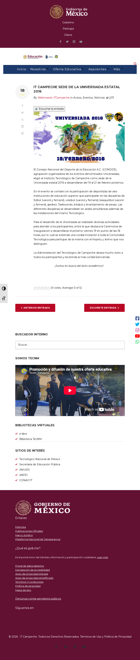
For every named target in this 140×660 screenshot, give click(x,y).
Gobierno (68, 22)
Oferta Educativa (67, 69)
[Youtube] (80, 42)
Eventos (88, 97)
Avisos (77, 97)
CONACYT (25, 480)
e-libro (23, 433)
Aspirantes (97, 69)
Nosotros (38, 69)
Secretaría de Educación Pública (39, 464)
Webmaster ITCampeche (53, 97)
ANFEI (23, 475)
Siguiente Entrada (103, 307)
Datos (68, 34)
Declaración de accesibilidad (32, 569)
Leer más (102, 557)
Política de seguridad (27, 585)
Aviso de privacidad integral (31, 573)
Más (117, 69)
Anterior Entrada (37, 307)
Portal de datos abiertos (29, 565)
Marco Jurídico (24, 535)
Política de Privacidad (117, 636)
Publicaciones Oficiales (29, 531)
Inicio (21, 69)
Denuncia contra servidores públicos (38, 598)
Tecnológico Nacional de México (39, 459)
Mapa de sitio (23, 590)
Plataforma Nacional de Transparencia (37, 539)
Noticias (99, 97)
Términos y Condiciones (29, 581)
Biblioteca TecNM (30, 439)
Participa (68, 28)
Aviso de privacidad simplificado (34, 577)
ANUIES (24, 469)
